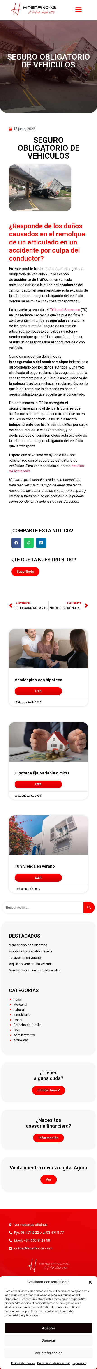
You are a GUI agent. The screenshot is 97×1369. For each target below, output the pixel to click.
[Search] (89, 907)
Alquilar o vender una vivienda (31, 964)
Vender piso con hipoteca (38, 680)
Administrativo (24, 1035)
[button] (90, 1282)
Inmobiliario (22, 1015)
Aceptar (48, 1328)
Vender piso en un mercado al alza (34, 970)
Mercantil (20, 1005)
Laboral (19, 1010)
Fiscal (18, 1020)
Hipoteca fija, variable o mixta (42, 773)
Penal (18, 1000)
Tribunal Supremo (65, 310)
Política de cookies (23, 1363)
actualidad (21, 1040)
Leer (38, 691)
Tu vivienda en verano (35, 866)
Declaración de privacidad (53, 1363)
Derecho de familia (27, 1025)
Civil (16, 1030)
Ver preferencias (48, 1353)
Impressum (79, 1363)
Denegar (48, 1340)
